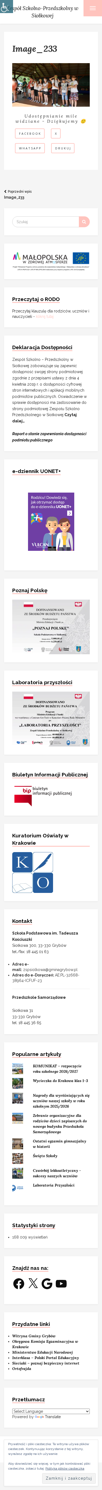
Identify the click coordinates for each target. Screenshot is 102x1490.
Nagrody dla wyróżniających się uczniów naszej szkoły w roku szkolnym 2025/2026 (61, 1101)
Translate (53, 1417)
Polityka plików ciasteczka (64, 1468)
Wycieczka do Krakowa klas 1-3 (60, 1080)
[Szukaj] (84, 221)
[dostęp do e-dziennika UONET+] (51, 521)
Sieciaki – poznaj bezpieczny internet (45, 1363)
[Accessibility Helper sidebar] (6, 6)
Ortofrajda (21, 1368)
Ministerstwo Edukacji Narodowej (42, 1352)
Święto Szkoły (45, 1155)
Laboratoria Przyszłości (54, 1185)
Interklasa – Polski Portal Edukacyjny (45, 1357)
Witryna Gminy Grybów (33, 1336)
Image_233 (18, 194)
